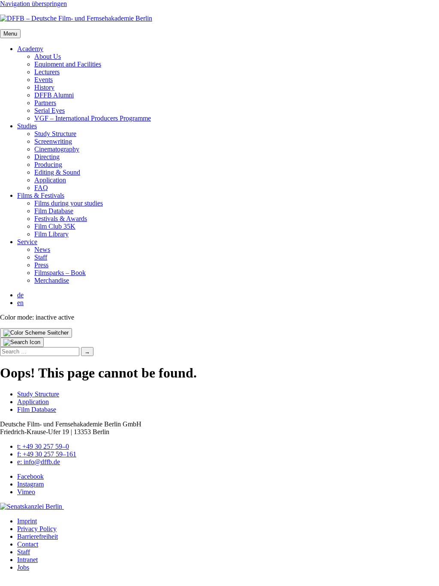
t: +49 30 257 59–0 (43, 446)
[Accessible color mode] (36, 333)
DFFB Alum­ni (54, 95)
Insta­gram (30, 484)
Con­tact (27, 544)
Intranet (27, 559)
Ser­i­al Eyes (49, 110)
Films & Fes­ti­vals (40, 195)
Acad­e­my (30, 48)
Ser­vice (27, 241)
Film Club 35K (54, 226)
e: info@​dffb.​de (38, 461)
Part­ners (45, 102)
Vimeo (26, 491)
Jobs (23, 567)
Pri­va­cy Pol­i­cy (37, 528)
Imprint (27, 521)
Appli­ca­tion (50, 180)
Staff (40, 257)
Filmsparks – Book (60, 272)
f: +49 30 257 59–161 (46, 454)
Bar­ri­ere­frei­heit (37, 536)
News (42, 249)
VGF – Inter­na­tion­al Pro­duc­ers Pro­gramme (92, 118)
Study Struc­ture (55, 133)
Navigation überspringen (33, 3)
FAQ (41, 187)
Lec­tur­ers (47, 72)
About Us (47, 56)
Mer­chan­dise (51, 280)
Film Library (51, 234)
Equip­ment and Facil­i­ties (67, 64)
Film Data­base (53, 210)
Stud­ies (27, 126)
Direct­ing (47, 156)
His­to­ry (44, 87)
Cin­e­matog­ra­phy (56, 149)
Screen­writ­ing (53, 141)
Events (43, 79)
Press (41, 265)
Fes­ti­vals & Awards (60, 218)
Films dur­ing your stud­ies (68, 203)
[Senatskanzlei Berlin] (32, 506)
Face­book (30, 476)
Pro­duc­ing (48, 164)
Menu (10, 33)
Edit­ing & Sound (57, 172)
